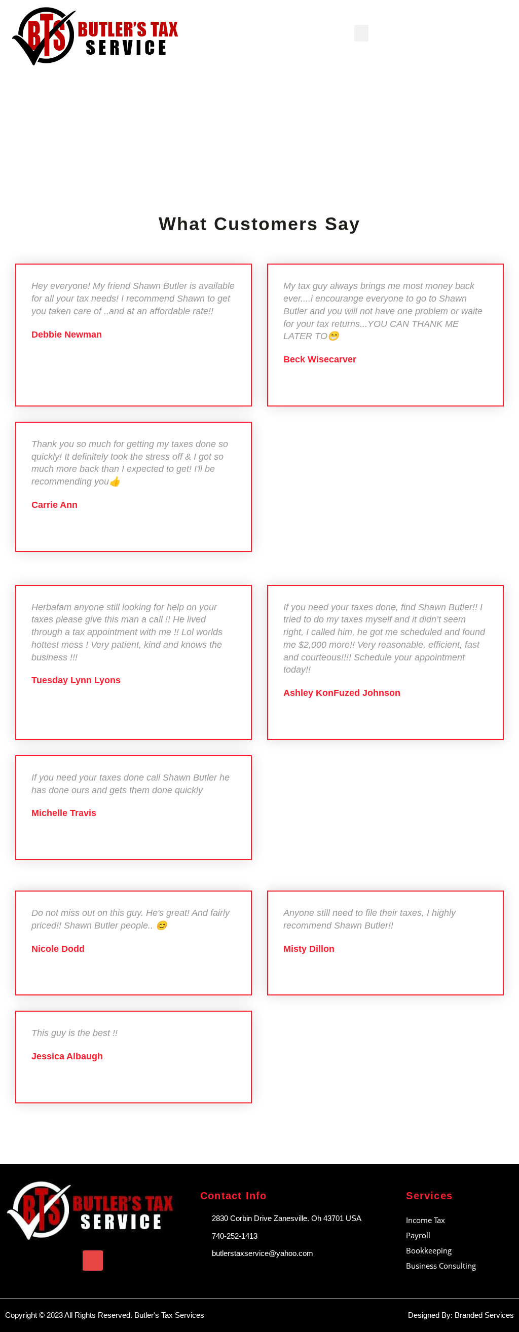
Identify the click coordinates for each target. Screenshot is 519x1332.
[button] (361, 33)
